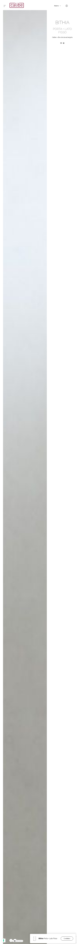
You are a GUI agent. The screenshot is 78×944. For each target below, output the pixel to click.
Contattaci (67, 938)
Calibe (54, 37)
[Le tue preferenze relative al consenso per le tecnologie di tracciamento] (3, 940)
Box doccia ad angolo (65, 37)
